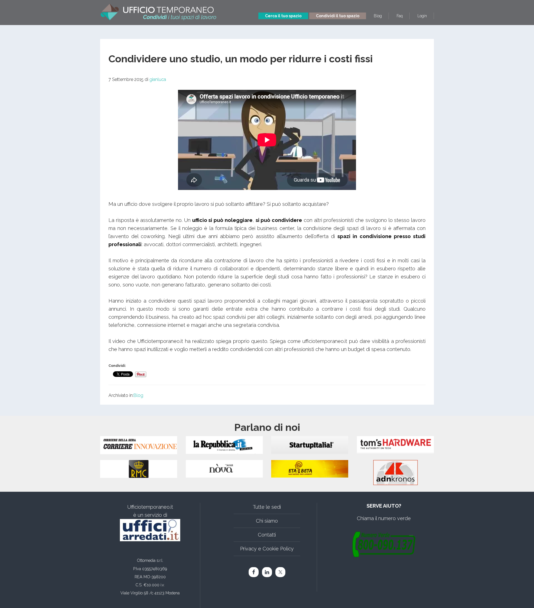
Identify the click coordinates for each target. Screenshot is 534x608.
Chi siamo (267, 521)
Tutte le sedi (267, 507)
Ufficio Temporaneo (158, 10)
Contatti (267, 535)
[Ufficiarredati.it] (150, 530)
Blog (138, 395)
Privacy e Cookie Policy (267, 549)
